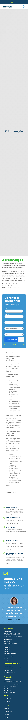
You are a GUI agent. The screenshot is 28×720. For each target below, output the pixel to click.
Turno (5, 331)
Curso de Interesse (9, 326)
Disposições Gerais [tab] (11, 492)
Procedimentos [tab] (10, 352)
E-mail (5, 320)
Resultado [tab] (8, 489)
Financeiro (8, 677)
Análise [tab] (8, 485)
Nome (6, 308)
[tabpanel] (14, 419)
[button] (12, 2)
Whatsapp (6, 314)
